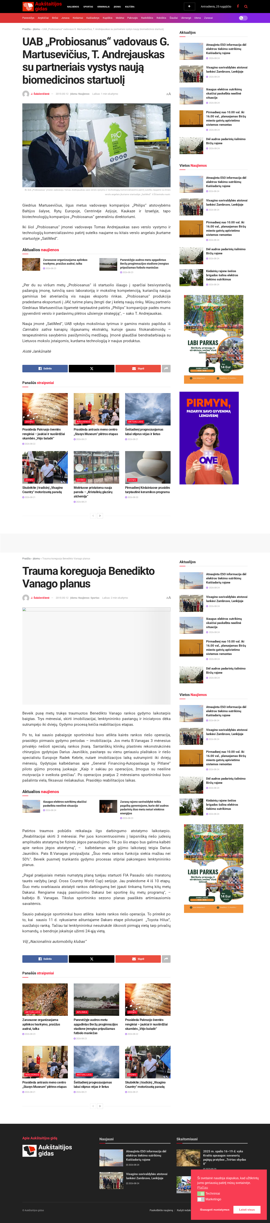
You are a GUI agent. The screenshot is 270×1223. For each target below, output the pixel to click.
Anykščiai (43, 17)
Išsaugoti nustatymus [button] (214, 1209)
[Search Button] (246, 6)
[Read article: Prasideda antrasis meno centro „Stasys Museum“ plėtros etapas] (96, 409)
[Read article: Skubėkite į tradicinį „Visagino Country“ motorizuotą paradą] (45, 467)
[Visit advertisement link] (213, 339)
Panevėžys (28, 17)
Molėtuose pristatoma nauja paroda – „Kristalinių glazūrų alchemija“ (93, 492)
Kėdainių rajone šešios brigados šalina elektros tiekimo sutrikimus (222, 275)
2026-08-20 (132, 497)
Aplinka (82, 1012)
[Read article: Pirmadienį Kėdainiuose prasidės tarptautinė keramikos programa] (148, 467)
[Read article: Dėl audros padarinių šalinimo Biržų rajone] (191, 145)
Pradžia (26, 29)
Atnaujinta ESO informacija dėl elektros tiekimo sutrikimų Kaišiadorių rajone (226, 49)
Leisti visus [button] (247, 1209)
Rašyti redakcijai (186, 1210)
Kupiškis (107, 17)
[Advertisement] (135, 542)
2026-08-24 (213, 191)
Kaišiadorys (92, 17)
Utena (197, 17)
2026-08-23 (50, 268)
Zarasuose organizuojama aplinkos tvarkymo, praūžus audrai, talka (41, 1024)
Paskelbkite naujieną (161, 1210)
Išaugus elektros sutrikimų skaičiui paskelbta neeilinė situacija (224, 93)
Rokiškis (161, 17)
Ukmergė (186, 17)
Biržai (55, 17)
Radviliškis (147, 17)
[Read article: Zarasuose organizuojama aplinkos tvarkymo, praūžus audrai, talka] (31, 264)
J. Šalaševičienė (40, 93)
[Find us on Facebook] (238, 6)
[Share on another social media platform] (166, 368)
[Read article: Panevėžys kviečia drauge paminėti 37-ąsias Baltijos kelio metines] (188, 1184)
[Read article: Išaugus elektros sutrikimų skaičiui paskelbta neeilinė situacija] (191, 95)
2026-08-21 (81, 439)
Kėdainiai (78, 17)
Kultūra (129, 7)
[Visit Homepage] (42, 6)
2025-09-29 (210, 1169)
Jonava (65, 17)
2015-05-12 (62, 93)
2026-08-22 (29, 444)
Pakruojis (132, 17)
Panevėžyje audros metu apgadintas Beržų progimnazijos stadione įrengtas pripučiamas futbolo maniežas (144, 263)
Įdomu (117, 7)
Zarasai (208, 17)
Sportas (88, 7)
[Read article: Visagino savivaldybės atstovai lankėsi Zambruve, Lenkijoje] (191, 74)
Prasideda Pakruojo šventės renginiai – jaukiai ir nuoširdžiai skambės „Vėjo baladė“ (43, 434)
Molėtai (120, 17)
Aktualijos (135, 421)
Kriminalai (103, 7)
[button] (201, 1193)
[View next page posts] (100, 516)
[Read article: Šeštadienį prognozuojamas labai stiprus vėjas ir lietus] (148, 409)
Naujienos (73, 7)
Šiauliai (174, 17)
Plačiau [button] (202, 1187)
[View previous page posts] (93, 516)
